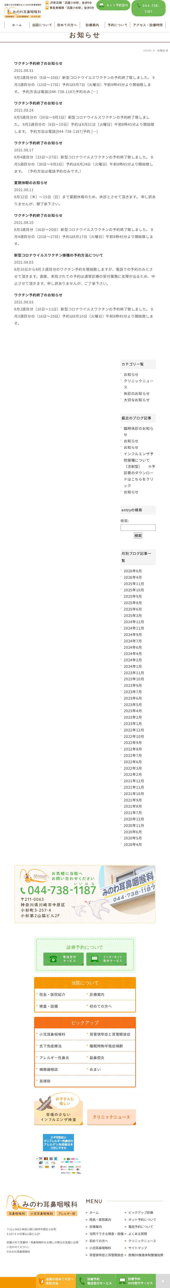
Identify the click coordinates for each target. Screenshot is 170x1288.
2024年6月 (133, 647)
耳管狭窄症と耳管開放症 (110, 1034)
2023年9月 (133, 685)
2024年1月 (133, 666)
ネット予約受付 (117, 5)
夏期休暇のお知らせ (31, 182)
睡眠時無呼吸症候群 (106, 1045)
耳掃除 (44, 1081)
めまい (95, 1069)
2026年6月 (133, 570)
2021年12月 (134, 780)
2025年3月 (133, 615)
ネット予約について (142, 1219)
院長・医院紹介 (52, 994)
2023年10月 (134, 678)
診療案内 (97, 994)
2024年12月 (134, 621)
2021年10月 (134, 793)
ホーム (17, 25)
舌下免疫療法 (50, 1045)
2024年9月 (133, 634)
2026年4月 (133, 577)
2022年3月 (133, 768)
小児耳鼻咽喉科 (52, 1034)
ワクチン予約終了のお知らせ (38, 63)
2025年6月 (133, 609)
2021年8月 (133, 806)
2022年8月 (133, 748)
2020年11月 (134, 825)
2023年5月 (133, 704)
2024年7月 (133, 640)
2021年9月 (133, 800)
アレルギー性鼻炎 (54, 1057)
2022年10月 (134, 736)
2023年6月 (133, 698)
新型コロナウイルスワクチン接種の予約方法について (58, 255)
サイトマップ (137, 1248)
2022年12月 (134, 729)
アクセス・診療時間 (148, 25)
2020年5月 (133, 838)
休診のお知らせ (137, 393)
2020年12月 (134, 819)
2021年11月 (134, 787)
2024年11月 (134, 628)
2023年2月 (133, 717)
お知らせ (131, 374)
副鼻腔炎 (97, 1057)
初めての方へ (67, 25)
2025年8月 (133, 602)
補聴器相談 (48, 1069)
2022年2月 (133, 774)
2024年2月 (133, 659)
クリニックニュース (142, 1241)
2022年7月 (133, 755)
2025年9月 (133, 596)
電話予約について (140, 1226)
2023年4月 (133, 710)
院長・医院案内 (100, 1219)
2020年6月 (133, 831)
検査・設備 (48, 1006)
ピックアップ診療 (140, 1212)
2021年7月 (133, 812)
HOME (147, 50)
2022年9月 (133, 742)
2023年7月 (133, 691)
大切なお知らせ (137, 399)
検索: (124, 520)
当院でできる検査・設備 (106, 1233)
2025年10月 (134, 589)
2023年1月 (133, 723)
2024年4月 (133, 653)
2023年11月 (134, 672)
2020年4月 (133, 844)
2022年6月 (133, 761)
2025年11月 (134, 583)
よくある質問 (137, 1233)
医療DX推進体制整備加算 (145, 1255)
